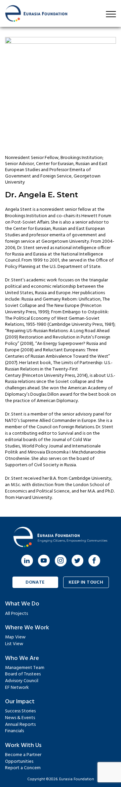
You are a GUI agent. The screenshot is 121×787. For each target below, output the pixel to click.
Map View (15, 637)
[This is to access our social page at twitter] (77, 560)
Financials (14, 731)
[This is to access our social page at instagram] (61, 560)
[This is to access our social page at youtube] (44, 560)
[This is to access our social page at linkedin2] (27, 560)
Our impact (20, 702)
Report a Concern (23, 768)
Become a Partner (23, 755)
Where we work (27, 628)
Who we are (22, 658)
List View (14, 644)
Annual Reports (20, 725)
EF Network (17, 688)
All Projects (16, 614)
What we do (22, 604)
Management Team (24, 668)
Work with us (23, 745)
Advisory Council (21, 681)
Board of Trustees (23, 674)
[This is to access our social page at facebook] (94, 560)
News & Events (20, 718)
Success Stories (20, 711)
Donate (35, 582)
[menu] (111, 14)
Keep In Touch (86, 582)
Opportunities (19, 761)
